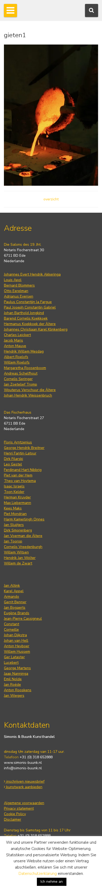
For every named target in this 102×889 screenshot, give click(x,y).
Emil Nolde (13, 679)
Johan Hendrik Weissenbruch (28, 395)
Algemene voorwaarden (24, 802)
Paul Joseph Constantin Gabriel (30, 307)
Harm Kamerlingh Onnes (24, 519)
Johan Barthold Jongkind (24, 312)
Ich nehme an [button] (52, 881)
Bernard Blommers (19, 285)
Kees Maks (13, 508)
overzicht (51, 199)
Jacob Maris (13, 340)
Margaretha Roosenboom (25, 367)
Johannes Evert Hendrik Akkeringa (32, 274)
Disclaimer (12, 819)
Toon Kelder (14, 491)
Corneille (11, 629)
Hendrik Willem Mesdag (24, 351)
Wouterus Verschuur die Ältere (30, 389)
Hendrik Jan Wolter (20, 557)
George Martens (17, 668)
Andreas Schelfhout (20, 373)
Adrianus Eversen (18, 296)
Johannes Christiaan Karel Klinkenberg (35, 329)
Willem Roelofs (17, 362)
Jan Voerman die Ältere (23, 535)
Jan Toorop (13, 541)
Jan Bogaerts (14, 607)
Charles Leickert (17, 334)
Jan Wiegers (14, 695)
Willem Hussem (17, 651)
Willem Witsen (16, 552)
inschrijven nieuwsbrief (24, 781)
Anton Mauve (15, 345)
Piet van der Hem (18, 475)
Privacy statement (19, 808)
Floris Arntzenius (18, 442)
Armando (11, 596)
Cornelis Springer (18, 378)
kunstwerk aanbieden (23, 786)
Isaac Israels (14, 486)
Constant (11, 624)
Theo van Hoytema (20, 480)
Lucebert (11, 662)
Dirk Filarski (13, 458)
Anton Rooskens (17, 690)
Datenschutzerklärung (38, 873)
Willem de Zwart (18, 563)
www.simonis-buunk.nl (23, 762)
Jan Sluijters (14, 524)
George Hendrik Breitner (24, 447)
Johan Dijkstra (15, 635)
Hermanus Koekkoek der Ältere (30, 323)
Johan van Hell (16, 640)
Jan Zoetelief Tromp (20, 384)
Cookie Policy (15, 813)
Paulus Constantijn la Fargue (28, 301)
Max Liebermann (17, 502)
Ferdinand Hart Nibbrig (23, 469)
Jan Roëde (12, 684)
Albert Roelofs (16, 356)
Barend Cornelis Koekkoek (26, 318)
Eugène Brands (16, 613)
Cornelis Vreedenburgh (23, 546)
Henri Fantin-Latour (20, 453)
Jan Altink (12, 585)
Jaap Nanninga (16, 673)
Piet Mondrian (15, 513)
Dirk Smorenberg (18, 530)
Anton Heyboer (16, 646)
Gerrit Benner (15, 602)
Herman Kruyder (17, 497)
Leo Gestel (13, 464)
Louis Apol (12, 279)
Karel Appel (14, 591)
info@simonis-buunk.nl (23, 768)
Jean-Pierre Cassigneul (23, 618)
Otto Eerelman (16, 290)
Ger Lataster (14, 657)
